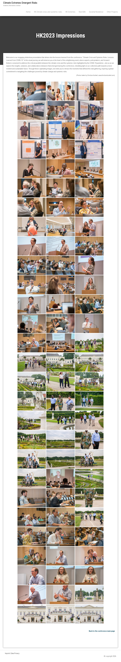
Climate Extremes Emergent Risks (20, 2)
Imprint (7, 653)
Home (28, 12)
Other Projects (112, 12)
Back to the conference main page (102, 631)
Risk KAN (82, 12)
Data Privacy (15, 653)
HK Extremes (70, 12)
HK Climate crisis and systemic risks (48, 12)
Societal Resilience (96, 12)
